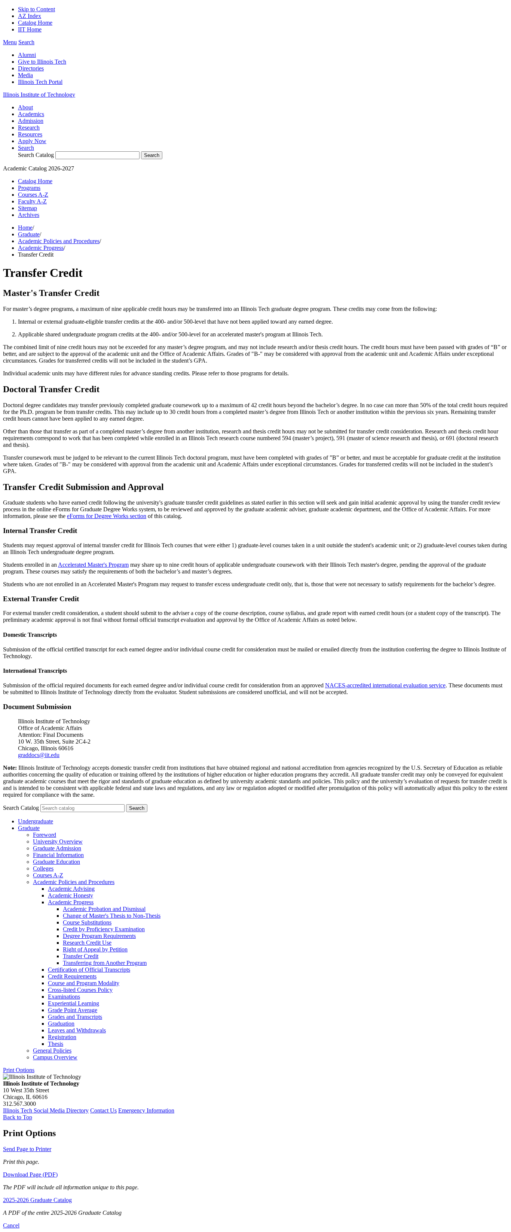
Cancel (11, 1225)
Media (25, 75)
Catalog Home (35, 22)
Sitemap (27, 208)
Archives (28, 215)
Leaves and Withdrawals (77, 1030)
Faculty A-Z (32, 201)
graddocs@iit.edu (38, 755)
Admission (30, 121)
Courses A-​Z (48, 875)
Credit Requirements (72, 976)
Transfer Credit (80, 956)
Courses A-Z (33, 194)
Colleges (43, 868)
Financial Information (58, 855)
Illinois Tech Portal (40, 82)
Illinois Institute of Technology (39, 94)
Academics (31, 114)
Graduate (29, 234)
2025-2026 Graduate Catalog (37, 1200)
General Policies (52, 1050)
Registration (62, 1037)
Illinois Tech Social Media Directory (46, 1110)
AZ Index (29, 16)
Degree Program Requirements (99, 936)
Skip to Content (36, 9)
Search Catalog (36, 155)
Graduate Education (56, 862)
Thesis (55, 1044)
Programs (29, 188)
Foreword (44, 835)
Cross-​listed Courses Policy (80, 990)
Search (26, 148)
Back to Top (17, 1117)
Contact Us (103, 1110)
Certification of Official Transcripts (89, 969)
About (25, 107)
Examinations (64, 996)
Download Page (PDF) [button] (30, 1174)
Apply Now (32, 141)
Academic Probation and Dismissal (104, 909)
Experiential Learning (73, 1003)
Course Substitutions (87, 922)
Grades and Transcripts (75, 1017)
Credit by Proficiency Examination (104, 929)
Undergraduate (35, 821)
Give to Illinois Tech (42, 61)
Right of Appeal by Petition (95, 949)
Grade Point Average (72, 1010)
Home (25, 227)
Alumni (27, 55)
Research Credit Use (87, 942)
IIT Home (30, 29)
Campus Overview (55, 1057)
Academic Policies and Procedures (59, 241)
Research (29, 127)
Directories (31, 68)
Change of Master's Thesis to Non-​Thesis (111, 915)
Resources (30, 134)
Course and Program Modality (83, 983)
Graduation (61, 1023)
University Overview (58, 841)
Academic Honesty (70, 895)
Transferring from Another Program (105, 963)
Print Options (18, 1070)
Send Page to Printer (27, 1149)
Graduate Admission (57, 848)
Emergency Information (146, 1110)
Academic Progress (41, 248)
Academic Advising (71, 889)
